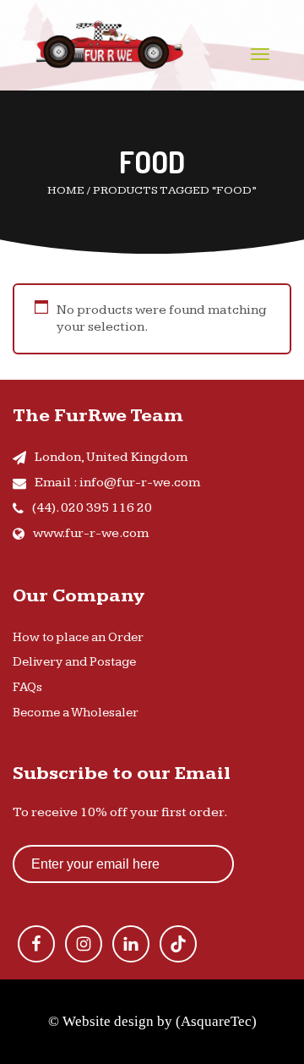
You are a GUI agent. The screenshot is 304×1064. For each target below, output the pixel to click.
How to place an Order (78, 637)
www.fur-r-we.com (91, 533)
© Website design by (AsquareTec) (152, 1021)
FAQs (27, 687)
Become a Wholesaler (75, 712)
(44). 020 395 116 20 (92, 508)
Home (65, 190)
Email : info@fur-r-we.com (117, 482)
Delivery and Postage (74, 662)
